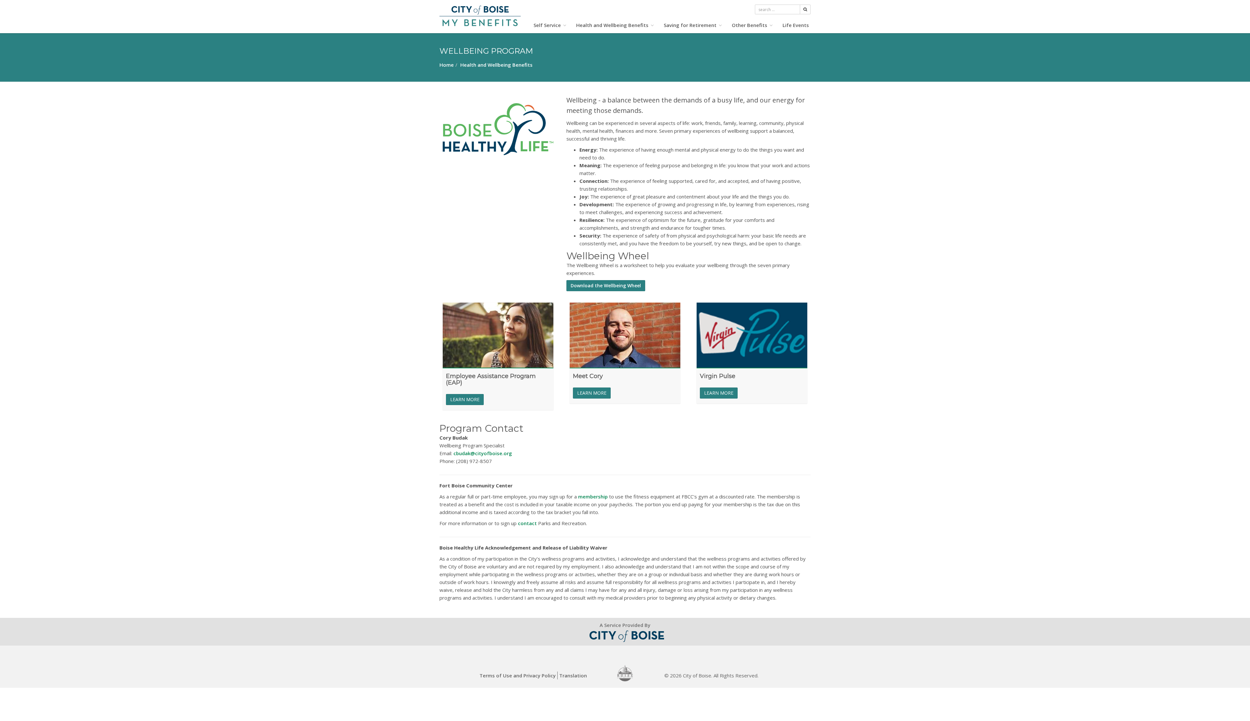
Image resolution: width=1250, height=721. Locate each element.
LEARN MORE (464, 399)
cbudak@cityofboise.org (482, 453)
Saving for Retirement (691, 25)
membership (593, 496)
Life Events (796, 25)
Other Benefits (750, 25)
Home (446, 64)
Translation (573, 675)
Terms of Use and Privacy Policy (517, 675)
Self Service (548, 25)
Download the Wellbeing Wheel (606, 285)
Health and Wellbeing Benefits (613, 25)
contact (527, 523)
